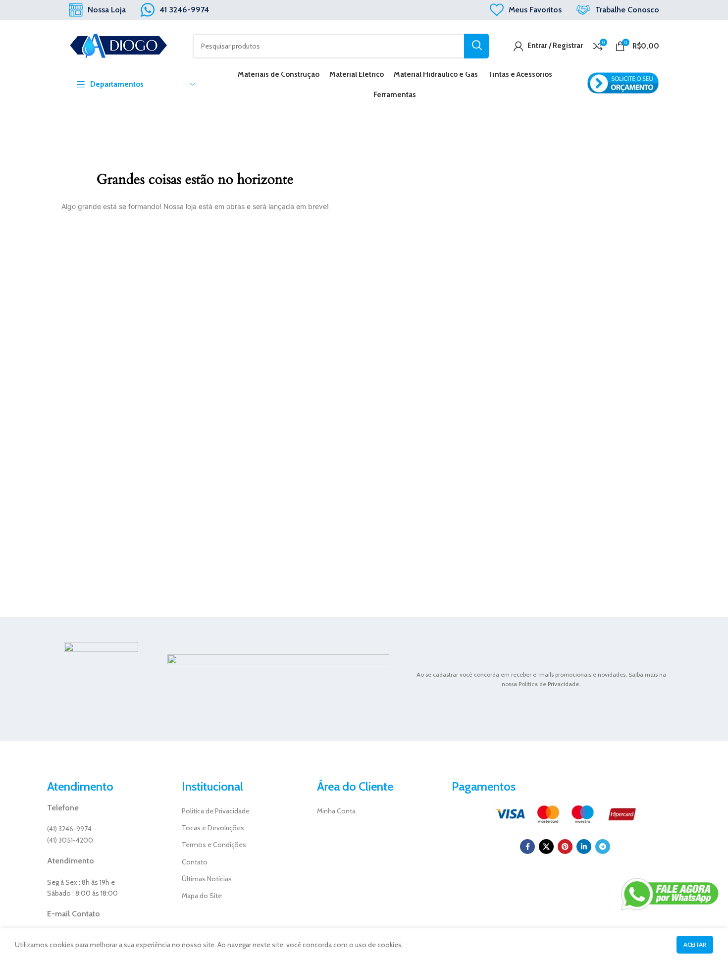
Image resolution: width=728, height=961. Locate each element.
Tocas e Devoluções (213, 827)
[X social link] (546, 846)
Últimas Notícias (207, 878)
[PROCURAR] (476, 46)
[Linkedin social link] (583, 846)
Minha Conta (336, 810)
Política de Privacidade (216, 810)
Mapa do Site (202, 895)
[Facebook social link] (527, 846)
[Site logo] (118, 45)
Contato (195, 861)
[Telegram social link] (602, 846)
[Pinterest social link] (565, 846)
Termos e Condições (214, 844)
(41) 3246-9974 (69, 828)
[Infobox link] (97, 10)
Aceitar (694, 944)
